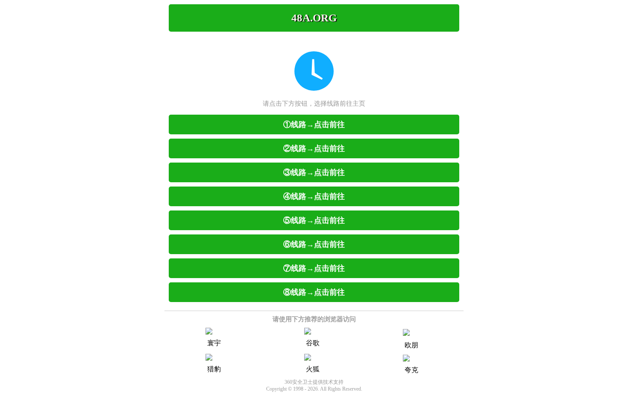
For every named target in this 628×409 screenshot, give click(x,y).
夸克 (411, 369)
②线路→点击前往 (314, 148)
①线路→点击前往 (314, 124)
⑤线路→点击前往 (314, 220)
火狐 (313, 369)
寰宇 (214, 343)
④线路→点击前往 (314, 196)
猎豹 (214, 369)
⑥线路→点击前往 (314, 244)
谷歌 (313, 343)
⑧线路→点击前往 (314, 292)
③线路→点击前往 (314, 172)
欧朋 (411, 345)
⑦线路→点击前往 (314, 268)
